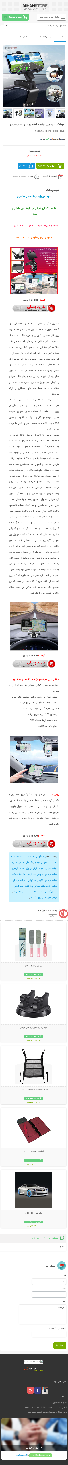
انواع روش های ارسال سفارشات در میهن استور (46, 1407)
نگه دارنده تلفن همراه (22, 863)
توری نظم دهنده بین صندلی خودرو (34, 1089)
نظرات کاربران (25, 37)
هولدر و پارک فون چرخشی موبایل (33, 1028)
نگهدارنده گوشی (35, 880)
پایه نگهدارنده (39, 857)
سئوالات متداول (59, 1403)
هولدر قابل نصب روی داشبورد (27, 892)
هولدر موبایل (50, 874)
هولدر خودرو (40, 863)
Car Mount (17, 857)
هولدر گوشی (17, 868)
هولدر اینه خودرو (34, 874)
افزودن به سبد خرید (47, 165)
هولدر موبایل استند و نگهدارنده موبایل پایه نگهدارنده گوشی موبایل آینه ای (35, 886)
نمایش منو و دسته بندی (49, 17)
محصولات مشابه (44, 37)
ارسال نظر (59, 1345)
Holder (52, 863)
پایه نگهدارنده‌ (18, 874)
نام (65, 1275)
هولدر (28, 857)
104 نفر (23, 165)
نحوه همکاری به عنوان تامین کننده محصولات (47, 1412)
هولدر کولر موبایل (34, 868)
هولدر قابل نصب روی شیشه (43, 898)
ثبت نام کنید (21, 1455)
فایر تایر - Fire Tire (33, 1213)
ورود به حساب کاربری (40, 1455)
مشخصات (60, 37)
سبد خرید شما (15, 17)
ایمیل (64, 1288)
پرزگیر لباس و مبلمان (33, 966)
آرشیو (52, 916)
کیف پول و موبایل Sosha (34, 1151)
